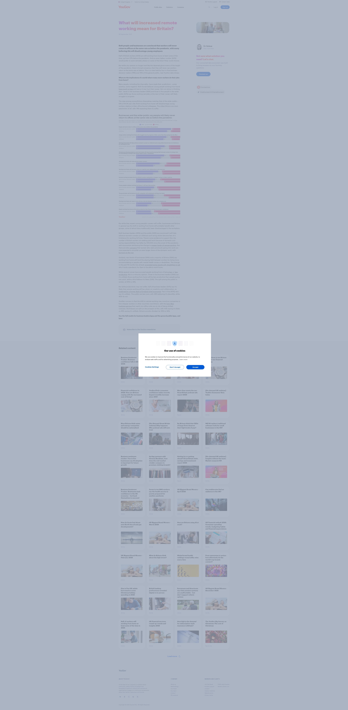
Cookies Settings (152, 367)
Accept (195, 367)
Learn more (183, 359)
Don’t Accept (175, 367)
